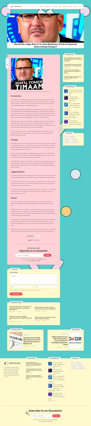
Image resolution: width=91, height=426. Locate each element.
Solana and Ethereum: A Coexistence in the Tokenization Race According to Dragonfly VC (20, 308)
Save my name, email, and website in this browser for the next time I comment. (26, 290)
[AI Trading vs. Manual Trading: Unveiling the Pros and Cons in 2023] (66, 91)
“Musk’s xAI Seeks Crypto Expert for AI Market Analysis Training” (45, 318)
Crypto (60, 6)
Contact (75, 6)
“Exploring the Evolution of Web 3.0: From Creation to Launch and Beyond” (45, 308)
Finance (55, 6)
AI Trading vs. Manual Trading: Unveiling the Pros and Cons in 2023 (75, 91)
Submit (47, 255)
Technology (47, 6)
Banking (65, 6)
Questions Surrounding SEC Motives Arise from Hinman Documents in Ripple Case (32, 340)
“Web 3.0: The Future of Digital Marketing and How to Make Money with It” (20, 318)
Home (41, 6)
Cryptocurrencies (36, 240)
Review (70, 6)
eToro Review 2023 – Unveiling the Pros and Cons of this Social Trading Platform (75, 122)
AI (51, 6)
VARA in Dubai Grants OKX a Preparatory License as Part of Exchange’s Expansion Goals (60, 340)
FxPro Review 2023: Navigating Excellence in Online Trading (74, 98)
